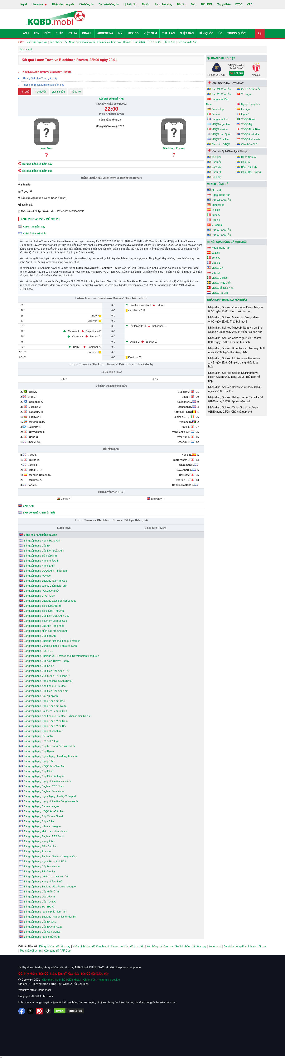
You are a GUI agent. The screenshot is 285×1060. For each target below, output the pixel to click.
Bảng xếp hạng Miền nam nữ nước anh (46, 831)
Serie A (216, 114)
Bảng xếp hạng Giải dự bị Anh (41, 696)
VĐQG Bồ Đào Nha (222, 287)
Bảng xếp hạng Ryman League (41, 806)
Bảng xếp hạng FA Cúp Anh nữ (41, 590)
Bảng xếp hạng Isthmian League (42, 826)
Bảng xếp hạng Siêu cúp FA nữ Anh (44, 610)
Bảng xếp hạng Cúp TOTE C (40, 901)
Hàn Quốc (206, 33)
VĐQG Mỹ (246, 124)
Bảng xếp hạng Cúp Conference (42, 931)
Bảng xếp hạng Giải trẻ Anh (39, 896)
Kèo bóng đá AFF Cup (57, 950)
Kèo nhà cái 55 (58, 42)
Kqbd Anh (169, 42)
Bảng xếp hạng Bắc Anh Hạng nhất (44, 625)
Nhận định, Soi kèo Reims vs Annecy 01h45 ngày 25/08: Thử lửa (234, 389)
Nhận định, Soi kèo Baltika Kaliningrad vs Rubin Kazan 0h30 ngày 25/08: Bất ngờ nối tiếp (234, 377)
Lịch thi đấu (130, 4)
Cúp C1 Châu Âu (221, 89)
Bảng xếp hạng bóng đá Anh (40, 534)
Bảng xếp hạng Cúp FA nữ (39, 666)
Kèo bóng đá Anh (187, 42)
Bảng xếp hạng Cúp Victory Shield (43, 816)
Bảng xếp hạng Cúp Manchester (42, 866)
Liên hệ (60, 979)
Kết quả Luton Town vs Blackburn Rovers (47, 71)
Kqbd (23, 4)
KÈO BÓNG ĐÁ (219, 184)
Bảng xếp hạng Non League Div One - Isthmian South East (57, 716)
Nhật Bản (187, 33)
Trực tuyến (40, 91)
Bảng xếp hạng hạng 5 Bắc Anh (42, 936)
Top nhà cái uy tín (31, 950)
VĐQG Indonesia (250, 139)
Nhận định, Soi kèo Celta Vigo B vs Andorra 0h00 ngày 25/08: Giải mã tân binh (234, 340)
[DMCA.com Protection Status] (69, 1011)
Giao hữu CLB (249, 144)
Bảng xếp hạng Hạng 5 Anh (39, 761)
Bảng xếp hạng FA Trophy (38, 736)
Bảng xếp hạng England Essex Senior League (50, 600)
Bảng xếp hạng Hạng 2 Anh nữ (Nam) (45, 706)
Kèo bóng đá (86, 4)
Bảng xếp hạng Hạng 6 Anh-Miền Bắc (45, 726)
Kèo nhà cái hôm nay (109, 42)
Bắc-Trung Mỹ (249, 167)
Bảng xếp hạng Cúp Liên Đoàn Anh (44, 550)
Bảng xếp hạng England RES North (44, 786)
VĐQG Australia (250, 134)
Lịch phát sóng (163, 4)
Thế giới (216, 157)
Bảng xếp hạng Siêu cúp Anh (40, 555)
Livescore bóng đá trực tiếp (127, 946)
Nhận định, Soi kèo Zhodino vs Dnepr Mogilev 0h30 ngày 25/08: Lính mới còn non (236, 309)
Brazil (87, 33)
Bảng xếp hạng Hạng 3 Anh (39, 841)
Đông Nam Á (248, 157)
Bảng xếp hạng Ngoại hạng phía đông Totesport (51, 756)
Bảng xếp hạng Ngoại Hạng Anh (42, 540)
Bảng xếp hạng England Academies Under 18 (50, 916)
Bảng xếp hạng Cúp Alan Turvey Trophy (46, 661)
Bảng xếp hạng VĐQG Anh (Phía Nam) (46, 570)
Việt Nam (150, 33)
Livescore (38, 4)
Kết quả (24, 91)
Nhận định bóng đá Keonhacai (91, 946)
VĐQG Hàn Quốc (221, 134)
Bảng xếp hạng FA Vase (37, 575)
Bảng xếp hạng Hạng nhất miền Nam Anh (47, 781)
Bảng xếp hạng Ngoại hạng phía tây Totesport (50, 796)
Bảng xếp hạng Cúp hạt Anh (40, 635)
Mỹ (120, 33)
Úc (220, 33)
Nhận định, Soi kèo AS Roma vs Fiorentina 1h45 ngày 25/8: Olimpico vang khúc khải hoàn (234, 362)
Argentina (105, 33)
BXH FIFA (206, 4)
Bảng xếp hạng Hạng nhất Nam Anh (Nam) (48, 681)
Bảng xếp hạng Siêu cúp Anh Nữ (42, 605)
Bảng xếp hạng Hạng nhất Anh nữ (43, 731)
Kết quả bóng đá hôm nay (54, 946)
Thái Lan (168, 33)
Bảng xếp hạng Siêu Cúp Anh (40, 846)
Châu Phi (217, 172)
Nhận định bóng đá (63, 4)
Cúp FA (216, 272)
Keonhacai (214, 946)
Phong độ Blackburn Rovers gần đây (43, 84)
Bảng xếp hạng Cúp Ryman (39, 751)
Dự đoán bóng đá (108, 4)
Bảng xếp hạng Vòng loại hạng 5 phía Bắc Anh (50, 645)
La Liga (245, 109)
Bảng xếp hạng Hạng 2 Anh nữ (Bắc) (45, 701)
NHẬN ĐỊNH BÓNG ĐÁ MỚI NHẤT (227, 299)
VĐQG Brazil (248, 119)
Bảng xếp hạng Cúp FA (37, 545)
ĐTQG (238, 4)
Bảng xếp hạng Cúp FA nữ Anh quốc (44, 776)
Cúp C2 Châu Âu (251, 89)
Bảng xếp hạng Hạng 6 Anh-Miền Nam (46, 721)
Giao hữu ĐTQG (221, 144)
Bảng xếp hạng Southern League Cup (45, 620)
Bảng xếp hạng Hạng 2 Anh (39, 565)
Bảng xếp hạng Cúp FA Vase (40, 921)
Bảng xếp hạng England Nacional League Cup (50, 856)
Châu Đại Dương (251, 172)
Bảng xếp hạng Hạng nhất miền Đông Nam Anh (51, 801)
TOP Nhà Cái (154, 42)
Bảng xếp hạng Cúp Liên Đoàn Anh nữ (46, 691)
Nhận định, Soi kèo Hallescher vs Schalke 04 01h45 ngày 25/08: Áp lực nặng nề (235, 399)
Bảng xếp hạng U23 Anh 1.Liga (41, 741)
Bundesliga (218, 109)
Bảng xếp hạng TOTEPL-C (39, 906)
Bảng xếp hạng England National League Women (52, 640)
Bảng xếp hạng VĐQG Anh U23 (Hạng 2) (47, 676)
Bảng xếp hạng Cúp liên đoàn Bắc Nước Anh (49, 746)
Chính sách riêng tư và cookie (101, 979)
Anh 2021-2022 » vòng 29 (39, 219)
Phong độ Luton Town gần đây (40, 78)
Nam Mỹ (216, 167)
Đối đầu (181, 4)
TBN (36, 33)
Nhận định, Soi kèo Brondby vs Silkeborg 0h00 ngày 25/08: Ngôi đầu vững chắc (236, 350)
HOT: (21, 42)
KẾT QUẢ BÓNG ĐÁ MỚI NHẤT (229, 241)
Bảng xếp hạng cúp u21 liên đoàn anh (45, 585)
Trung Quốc (236, 33)
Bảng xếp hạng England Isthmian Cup (45, 580)
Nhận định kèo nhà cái (82, 42)
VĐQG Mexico (220, 129)
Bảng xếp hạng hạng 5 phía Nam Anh (45, 911)
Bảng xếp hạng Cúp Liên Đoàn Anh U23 (46, 615)
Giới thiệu (48, 979)
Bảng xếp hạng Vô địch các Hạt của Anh (46, 876)
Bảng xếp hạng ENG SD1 (38, 650)
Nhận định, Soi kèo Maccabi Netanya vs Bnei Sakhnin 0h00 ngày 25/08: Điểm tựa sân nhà (235, 329)
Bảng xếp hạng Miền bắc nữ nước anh (46, 630)
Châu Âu (217, 162)
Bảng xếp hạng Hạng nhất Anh (41, 560)
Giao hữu (217, 177)
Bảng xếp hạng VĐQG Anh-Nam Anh (44, 766)
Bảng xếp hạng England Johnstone (44, 791)
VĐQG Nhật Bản (250, 129)
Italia (72, 33)
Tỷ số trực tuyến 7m (36, 42)
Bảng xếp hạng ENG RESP (39, 595)
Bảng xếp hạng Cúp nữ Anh (39, 821)
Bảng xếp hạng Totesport (38, 851)
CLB (249, 4)
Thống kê (75, 91)
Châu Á (245, 162)
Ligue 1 (245, 114)
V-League (246, 94)
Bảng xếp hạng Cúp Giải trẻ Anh (42, 891)
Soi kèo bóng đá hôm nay (190, 946)
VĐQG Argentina (221, 124)
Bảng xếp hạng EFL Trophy (39, 871)
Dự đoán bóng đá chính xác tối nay (244, 946)
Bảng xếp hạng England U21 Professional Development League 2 (61, 656)
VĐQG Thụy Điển (221, 282)
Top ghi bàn (224, 4)
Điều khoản (74, 979)
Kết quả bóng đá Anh (111, 98)
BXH (193, 4)
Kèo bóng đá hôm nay (159, 946)
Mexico (133, 33)
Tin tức (146, 4)
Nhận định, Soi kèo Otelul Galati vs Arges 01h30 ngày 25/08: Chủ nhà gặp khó (233, 409)
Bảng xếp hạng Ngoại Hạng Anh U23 (45, 861)
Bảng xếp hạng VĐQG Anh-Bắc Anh (44, 811)
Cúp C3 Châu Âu (221, 94)
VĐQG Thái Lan (221, 139)
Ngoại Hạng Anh (250, 104)
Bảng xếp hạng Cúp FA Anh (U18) (43, 926)
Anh (26, 33)
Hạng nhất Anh (220, 119)
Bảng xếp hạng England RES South (44, 836)
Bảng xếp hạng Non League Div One (45, 686)
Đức (47, 33)
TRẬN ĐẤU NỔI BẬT (223, 58)
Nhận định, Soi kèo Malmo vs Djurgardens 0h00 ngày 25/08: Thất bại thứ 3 (233, 319)
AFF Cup (217, 189)
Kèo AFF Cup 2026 (134, 42)
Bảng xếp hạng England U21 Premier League (50, 886)
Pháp (59, 33)
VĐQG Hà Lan (220, 292)
